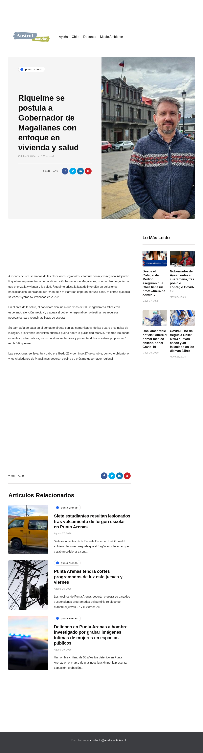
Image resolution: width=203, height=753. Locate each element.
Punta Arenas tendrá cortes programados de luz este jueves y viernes (88, 577)
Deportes (89, 36)
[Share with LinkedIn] (80, 171)
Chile (75, 36)
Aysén (63, 36)
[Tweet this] (72, 171)
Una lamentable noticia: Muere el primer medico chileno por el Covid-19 (155, 339)
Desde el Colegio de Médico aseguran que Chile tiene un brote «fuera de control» (154, 283)
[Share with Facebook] (65, 171)
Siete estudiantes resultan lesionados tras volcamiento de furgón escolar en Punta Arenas (92, 521)
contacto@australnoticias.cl (108, 740)
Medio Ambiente (111, 36)
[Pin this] (88, 171)
